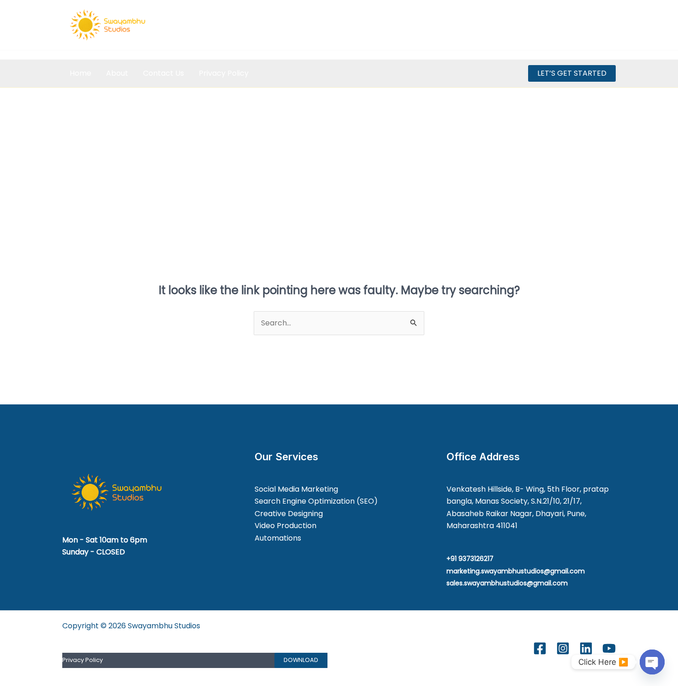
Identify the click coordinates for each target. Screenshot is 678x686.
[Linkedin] (589, 25)
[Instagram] (569, 25)
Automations (278, 538)
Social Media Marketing (296, 489)
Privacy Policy (224, 73)
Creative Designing (289, 513)
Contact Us (163, 73)
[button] (572, 73)
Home (80, 73)
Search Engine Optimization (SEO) (316, 501)
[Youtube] (610, 25)
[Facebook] (549, 25)
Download (301, 660)
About (117, 73)
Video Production (285, 525)
